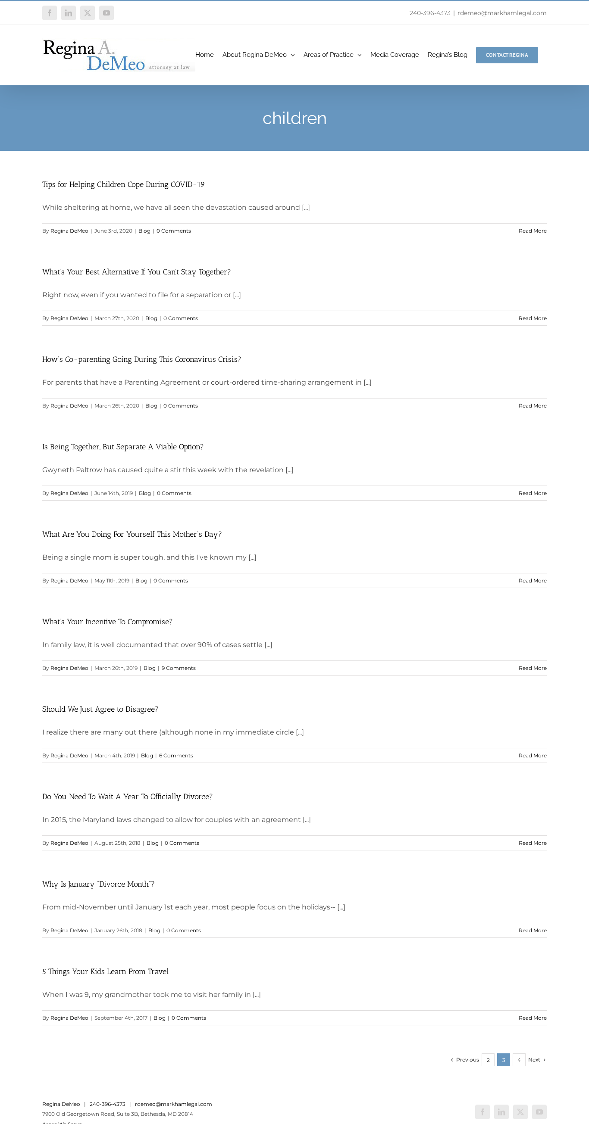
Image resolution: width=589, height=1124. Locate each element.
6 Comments (176, 755)
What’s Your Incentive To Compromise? (107, 621)
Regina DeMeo (69, 230)
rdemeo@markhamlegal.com (502, 13)
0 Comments (174, 230)
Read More (533, 230)
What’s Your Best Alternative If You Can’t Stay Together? (136, 272)
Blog (144, 230)
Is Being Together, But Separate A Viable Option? (123, 446)
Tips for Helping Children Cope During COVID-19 (123, 184)
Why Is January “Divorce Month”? (98, 884)
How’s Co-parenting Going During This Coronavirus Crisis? (141, 359)
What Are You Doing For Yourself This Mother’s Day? (132, 534)
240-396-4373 (430, 13)
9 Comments (179, 668)
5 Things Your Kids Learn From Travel (105, 971)
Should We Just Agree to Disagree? (100, 709)
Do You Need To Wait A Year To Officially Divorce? (127, 796)
